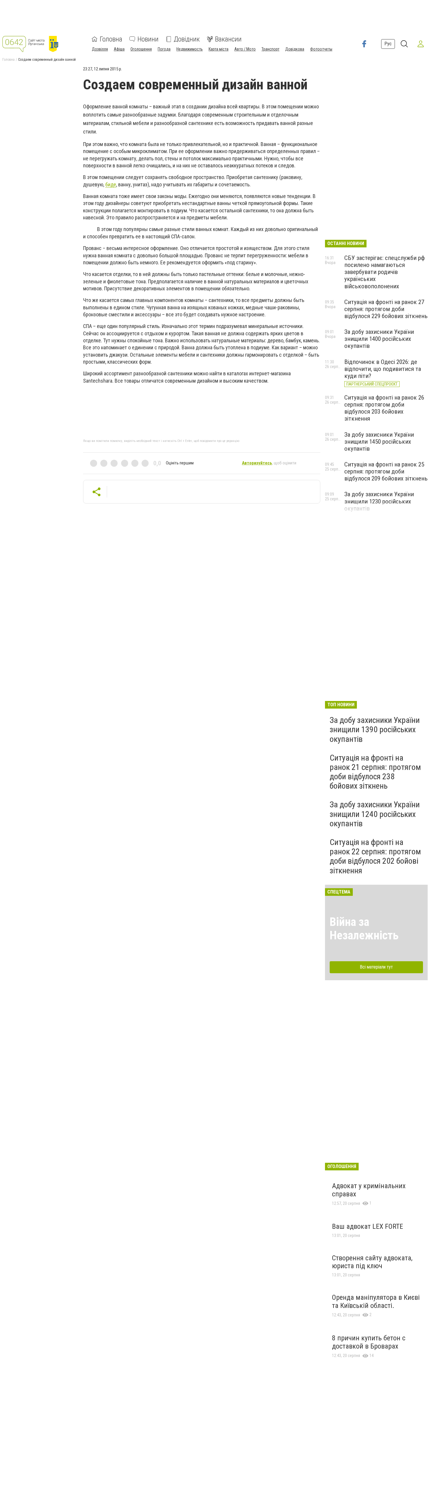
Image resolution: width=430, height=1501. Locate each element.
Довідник (187, 39)
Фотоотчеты (321, 49)
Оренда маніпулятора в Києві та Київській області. (376, 1301)
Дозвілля (100, 49)
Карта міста (218, 49)
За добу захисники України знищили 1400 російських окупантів (379, 338)
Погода (164, 49)
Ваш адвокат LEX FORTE (367, 1226)
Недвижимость (189, 49)
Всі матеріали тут (376, 967)
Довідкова (294, 49)
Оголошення (141, 49)
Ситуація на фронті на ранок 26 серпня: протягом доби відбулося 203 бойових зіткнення (384, 408)
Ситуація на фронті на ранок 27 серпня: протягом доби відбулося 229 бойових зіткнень (386, 309)
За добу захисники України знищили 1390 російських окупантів (375, 729)
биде (110, 184)
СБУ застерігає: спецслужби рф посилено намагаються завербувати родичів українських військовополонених (384, 272)
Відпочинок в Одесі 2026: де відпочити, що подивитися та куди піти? (382, 368)
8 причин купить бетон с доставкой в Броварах (368, 1342)
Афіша (119, 49)
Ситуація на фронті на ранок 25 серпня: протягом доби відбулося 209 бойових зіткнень (386, 471)
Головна (111, 39)
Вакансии (228, 39)
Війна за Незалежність (364, 928)
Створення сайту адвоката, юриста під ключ (372, 1262)
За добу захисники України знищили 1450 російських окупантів (379, 441)
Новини (148, 39)
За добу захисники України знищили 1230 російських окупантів (379, 501)
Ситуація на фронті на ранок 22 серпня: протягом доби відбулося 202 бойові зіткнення (375, 856)
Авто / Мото (245, 49)
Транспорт (270, 49)
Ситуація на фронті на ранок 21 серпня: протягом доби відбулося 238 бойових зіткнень (375, 772)
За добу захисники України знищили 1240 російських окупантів (375, 814)
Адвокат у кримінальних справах (369, 1190)
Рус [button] (388, 43)
